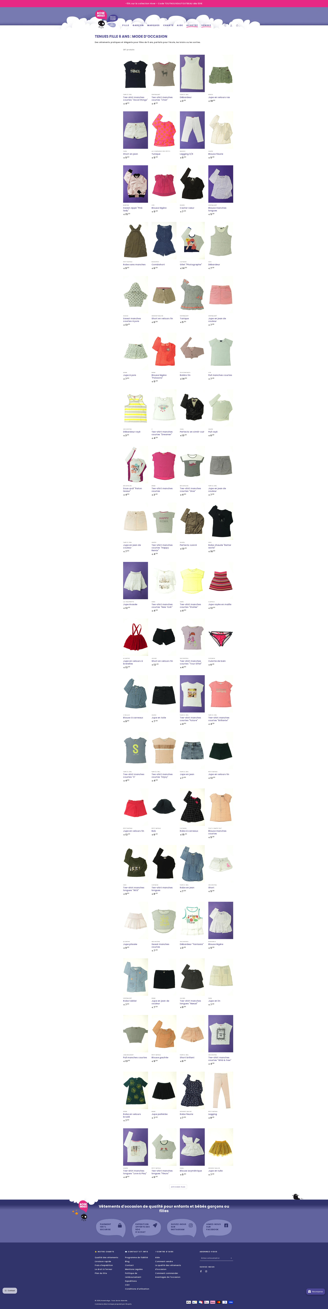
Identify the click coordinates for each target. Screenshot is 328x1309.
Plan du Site (101, 1273)
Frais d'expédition (104, 1265)
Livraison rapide (103, 1261)
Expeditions (131, 1281)
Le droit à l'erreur (103, 1269)
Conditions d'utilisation (137, 1289)
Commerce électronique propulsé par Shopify (113, 1304)
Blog (127, 1261)
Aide (157, 1257)
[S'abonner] (231, 1258)
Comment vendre (164, 1261)
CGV (127, 1285)
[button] (225, 25)
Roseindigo (105, 1301)
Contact (129, 1265)
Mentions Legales (134, 1269)
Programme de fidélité (136, 1257)
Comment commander (166, 1273)
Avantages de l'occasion (167, 1277)
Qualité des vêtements (106, 1257)
